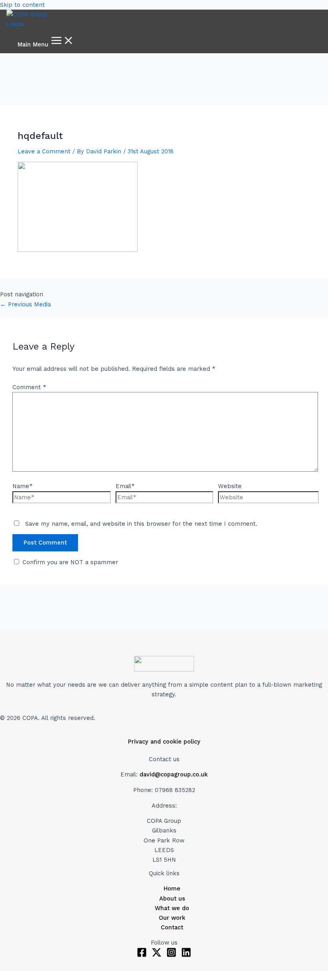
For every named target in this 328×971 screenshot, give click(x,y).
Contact (172, 927)
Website (230, 486)
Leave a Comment (44, 151)
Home (172, 888)
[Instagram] (171, 955)
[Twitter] (157, 955)
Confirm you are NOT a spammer (69, 562)
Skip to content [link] (22, 4)
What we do (172, 908)
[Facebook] (142, 955)
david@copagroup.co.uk (174, 774)
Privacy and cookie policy (164, 741)
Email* (125, 486)
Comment (29, 387)
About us (172, 898)
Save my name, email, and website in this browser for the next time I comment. (141, 523)
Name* (22, 486)
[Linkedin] (186, 955)
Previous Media (25, 304)
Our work (172, 917)
